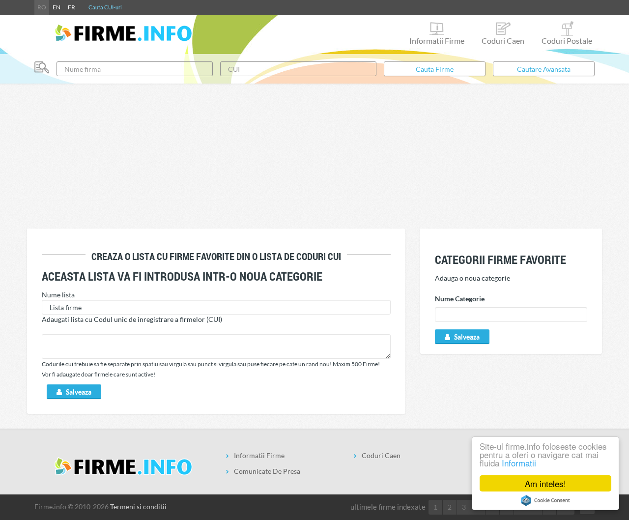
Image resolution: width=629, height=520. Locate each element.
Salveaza (77, 391)
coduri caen (503, 40)
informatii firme (436, 40)
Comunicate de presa (267, 471)
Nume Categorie (460, 298)
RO (41, 7)
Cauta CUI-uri (105, 7)
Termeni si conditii (138, 506)
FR (71, 7)
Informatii (519, 463)
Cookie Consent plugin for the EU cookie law (545, 500)
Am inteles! (545, 483)
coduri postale (567, 40)
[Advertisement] (314, 155)
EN (56, 7)
